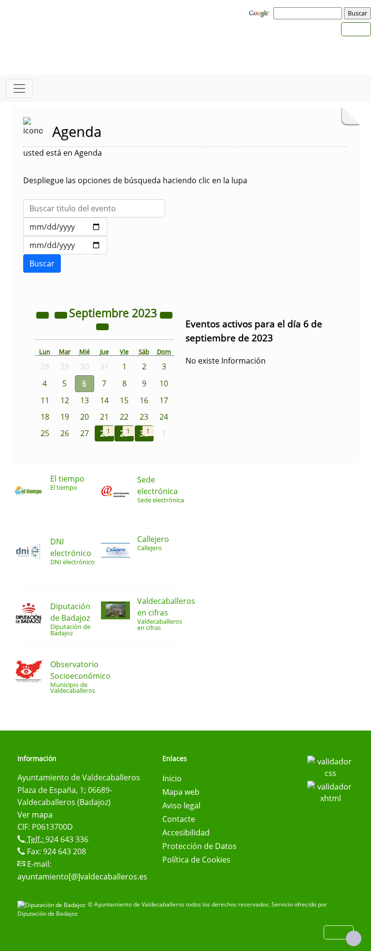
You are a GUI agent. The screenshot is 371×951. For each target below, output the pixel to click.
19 (64, 416)
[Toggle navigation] (19, 88)
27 (84, 433)
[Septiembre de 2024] (166, 314)
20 (84, 416)
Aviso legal (181, 805)
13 (84, 400)
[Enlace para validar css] (330, 766)
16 (144, 400)
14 (104, 400)
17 (163, 400)
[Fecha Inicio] (65, 227)
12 (64, 400)
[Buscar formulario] (42, 263)
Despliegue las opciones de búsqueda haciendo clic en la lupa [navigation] (135, 180)
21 (104, 416)
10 (163, 383)
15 (124, 400)
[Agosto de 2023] (62, 314)
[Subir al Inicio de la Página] (353, 938)
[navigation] (309, 13)
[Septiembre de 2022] (43, 314)
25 (45, 433)
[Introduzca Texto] (94, 208)
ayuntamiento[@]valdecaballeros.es (82, 876)
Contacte (178, 819)
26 (64, 433)
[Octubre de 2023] (102, 326)
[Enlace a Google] (260, 12)
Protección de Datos (199, 846)
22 (124, 416)
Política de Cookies (196, 859)
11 (45, 400)
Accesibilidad (186, 832)
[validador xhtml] (330, 791)
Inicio (172, 778)
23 (144, 416)
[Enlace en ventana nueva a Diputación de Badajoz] (52, 904)
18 (45, 416)
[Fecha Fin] (65, 245)
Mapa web (181, 792)
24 (163, 416)
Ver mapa (35, 814)
